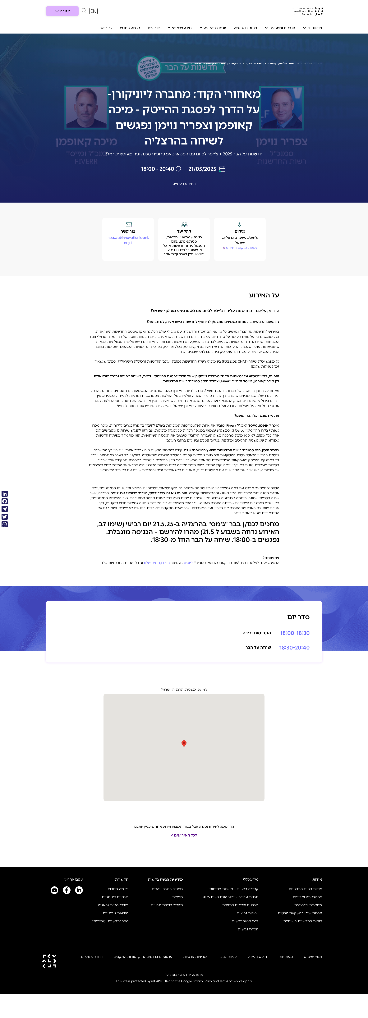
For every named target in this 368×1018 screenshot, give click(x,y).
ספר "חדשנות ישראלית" (110, 921)
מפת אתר (285, 957)
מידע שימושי (182, 28)
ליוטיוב (188, 563)
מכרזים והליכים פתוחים (240, 905)
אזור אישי (62, 11)
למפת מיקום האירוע (241, 247)
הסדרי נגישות (248, 929)
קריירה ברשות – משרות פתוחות (233, 889)
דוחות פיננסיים (92, 957)
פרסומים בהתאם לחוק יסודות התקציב (143, 957)
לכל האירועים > (184, 835)
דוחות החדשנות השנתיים (302, 921)
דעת (184, 975)
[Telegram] (4, 509)
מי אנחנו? (314, 28)
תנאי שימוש (313, 957)
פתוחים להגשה (245, 28)
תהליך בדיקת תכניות (167, 905)
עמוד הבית (315, 63)
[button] (84, 11)
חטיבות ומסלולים (282, 28)
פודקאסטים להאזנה (113, 905)
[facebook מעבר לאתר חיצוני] (67, 891)
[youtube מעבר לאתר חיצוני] (54, 891)
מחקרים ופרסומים (308, 905)
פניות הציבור (227, 957)
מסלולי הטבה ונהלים (167, 889)
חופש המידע (257, 957)
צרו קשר (106, 28)
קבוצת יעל (172, 975)
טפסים (177, 897)
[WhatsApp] (4, 524)
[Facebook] (4, 501)
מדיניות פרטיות (195, 957)
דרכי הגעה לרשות (245, 921)
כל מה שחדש (130, 28)
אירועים (154, 28)
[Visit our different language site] (93, 11)
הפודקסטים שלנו (157, 563)
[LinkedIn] (4, 494)
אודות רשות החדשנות (305, 889)
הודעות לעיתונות (115, 913)
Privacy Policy (202, 981)
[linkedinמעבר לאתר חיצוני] (79, 891)
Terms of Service (230, 981)
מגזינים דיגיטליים (115, 897)
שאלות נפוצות (247, 913)
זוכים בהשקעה (215, 28)
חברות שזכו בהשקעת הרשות (300, 913)
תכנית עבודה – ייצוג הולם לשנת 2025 (230, 897)
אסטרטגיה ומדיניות (307, 897)
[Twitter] (4, 516)
